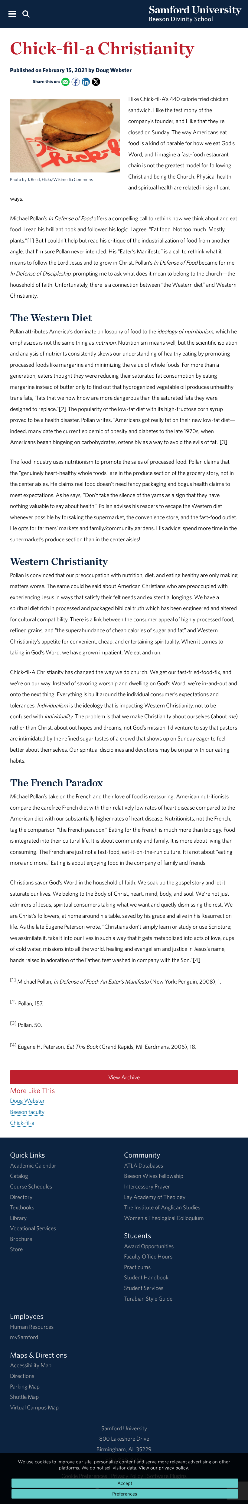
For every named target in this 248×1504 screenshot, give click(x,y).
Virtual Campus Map (34, 1407)
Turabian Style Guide (148, 1298)
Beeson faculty (27, 1111)
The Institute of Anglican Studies (162, 1207)
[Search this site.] (26, 13)
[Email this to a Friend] (65, 82)
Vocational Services (33, 1228)
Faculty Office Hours (148, 1256)
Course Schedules (31, 1186)
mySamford (24, 1337)
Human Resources (32, 1326)
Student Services (143, 1288)
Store (16, 1249)
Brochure (21, 1238)
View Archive (124, 1077)
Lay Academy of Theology (154, 1197)
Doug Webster (27, 1100)
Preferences (124, 1494)
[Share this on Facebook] (75, 82)
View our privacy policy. (164, 1468)
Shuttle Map (24, 1396)
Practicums (137, 1267)
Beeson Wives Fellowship (153, 1175)
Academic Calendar (33, 1165)
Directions (22, 1375)
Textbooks (22, 1207)
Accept (124, 1483)
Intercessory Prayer (147, 1186)
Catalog (19, 1175)
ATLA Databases (143, 1165)
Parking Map (25, 1386)
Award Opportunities (149, 1246)
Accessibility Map (30, 1365)
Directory (21, 1197)
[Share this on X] (96, 82)
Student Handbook (146, 1277)
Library (18, 1218)
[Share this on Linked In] (86, 82)
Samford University (124, 1428)
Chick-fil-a (22, 1122)
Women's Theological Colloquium (164, 1218)
